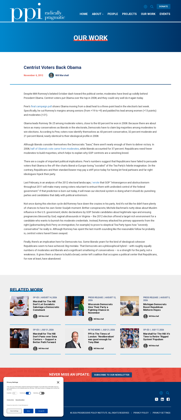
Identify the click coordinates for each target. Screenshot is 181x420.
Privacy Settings (161, 413)
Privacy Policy (141, 413)
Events (165, 14)
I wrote (95, 182)
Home (84, 14)
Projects (129, 14)
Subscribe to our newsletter (111, 375)
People (113, 14)
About (97, 14)
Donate (163, 6)
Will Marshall (62, 75)
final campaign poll (41, 106)
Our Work (148, 14)
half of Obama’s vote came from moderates (54, 148)
